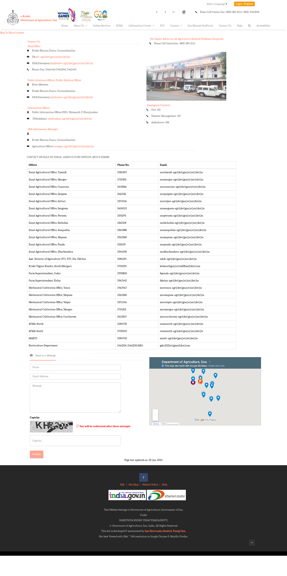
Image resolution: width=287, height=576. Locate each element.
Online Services (101, 25)
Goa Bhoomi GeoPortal (200, 25)
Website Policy (150, 484)
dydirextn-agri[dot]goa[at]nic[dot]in (72, 63)
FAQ (122, 484)
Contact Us (225, 25)
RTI (162, 25)
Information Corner (140, 25)
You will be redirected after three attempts (104, 426)
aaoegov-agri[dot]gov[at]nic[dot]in (74, 146)
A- (157, 12)
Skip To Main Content (12, 32)
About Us (79, 25)
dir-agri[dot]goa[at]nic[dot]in (53, 57)
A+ (174, 12)
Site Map (133, 484)
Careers (174, 25)
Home (64, 25)
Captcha (34, 417)
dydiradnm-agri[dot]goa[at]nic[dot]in (70, 118)
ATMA (119, 25)
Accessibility (263, 25)
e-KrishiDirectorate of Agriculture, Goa (38, 18)
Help (239, 25)
